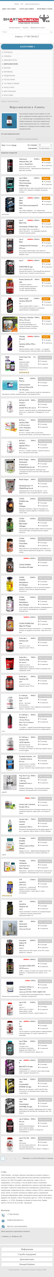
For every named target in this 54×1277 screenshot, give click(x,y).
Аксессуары (9, 87)
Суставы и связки (11, 83)
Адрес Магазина (9, 9)
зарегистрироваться (32, 4)
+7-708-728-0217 (31, 36)
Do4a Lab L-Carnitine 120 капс (23, 640)
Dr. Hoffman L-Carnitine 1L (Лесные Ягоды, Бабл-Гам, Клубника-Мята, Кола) (26, 720)
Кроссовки (8, 95)
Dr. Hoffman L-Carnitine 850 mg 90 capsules (24, 739)
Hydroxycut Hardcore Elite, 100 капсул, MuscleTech (26, 161)
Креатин (7, 68)
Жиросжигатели (11, 64)
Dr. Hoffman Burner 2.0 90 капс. (23, 698)
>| (15, 1158)
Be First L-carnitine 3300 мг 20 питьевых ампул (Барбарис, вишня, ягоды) (25, 425)
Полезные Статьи (44, 9)
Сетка (14, 145)
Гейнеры (7, 56)
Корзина (25, 28)
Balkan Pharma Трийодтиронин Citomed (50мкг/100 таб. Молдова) (26, 384)
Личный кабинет (15, 28)
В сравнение (48, 165)
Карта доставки (26, 9)
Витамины (8, 72)
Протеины (8, 52)
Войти (17, 4)
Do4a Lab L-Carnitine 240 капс (23, 679)
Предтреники (9, 76)
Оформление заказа (37, 28)
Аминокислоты (10, 60)
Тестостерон (9, 80)
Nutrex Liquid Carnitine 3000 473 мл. (25, 301)
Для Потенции (10, 91)
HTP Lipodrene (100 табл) (22, 882)
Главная (3, 101)
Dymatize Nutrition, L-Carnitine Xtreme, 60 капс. (25, 759)
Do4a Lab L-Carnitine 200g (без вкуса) (24, 659)
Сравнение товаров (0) (9, 153)
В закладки (47, 162)
